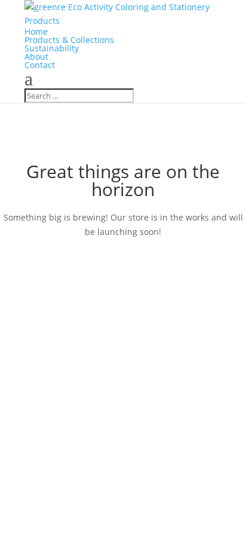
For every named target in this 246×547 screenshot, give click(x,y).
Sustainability (51, 48)
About (36, 56)
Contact (39, 65)
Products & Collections (69, 39)
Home (36, 31)
